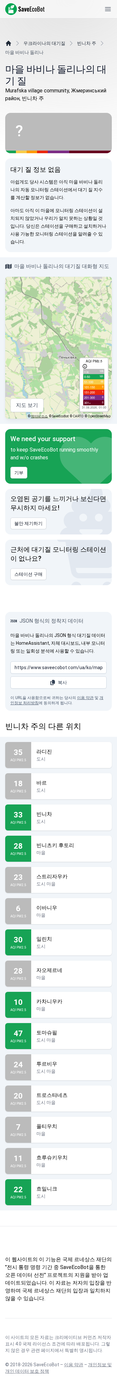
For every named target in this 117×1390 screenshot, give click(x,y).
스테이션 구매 (28, 574)
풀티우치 (46, 1126)
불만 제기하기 (28, 523)
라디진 (44, 752)
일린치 (44, 939)
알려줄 (85, 233)
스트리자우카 (52, 876)
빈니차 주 (86, 43)
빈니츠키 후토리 (55, 845)
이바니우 (46, 908)
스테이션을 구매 (57, 226)
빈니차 (44, 814)
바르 (41, 783)
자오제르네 (49, 970)
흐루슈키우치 (52, 1157)
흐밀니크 (46, 1189)
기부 (18, 472)
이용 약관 (85, 697)
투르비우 (46, 1064)
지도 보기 (27, 405)
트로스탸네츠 (52, 1095)
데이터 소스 (39, 416)
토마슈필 (46, 1033)
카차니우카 (49, 1001)
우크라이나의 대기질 (44, 43)
